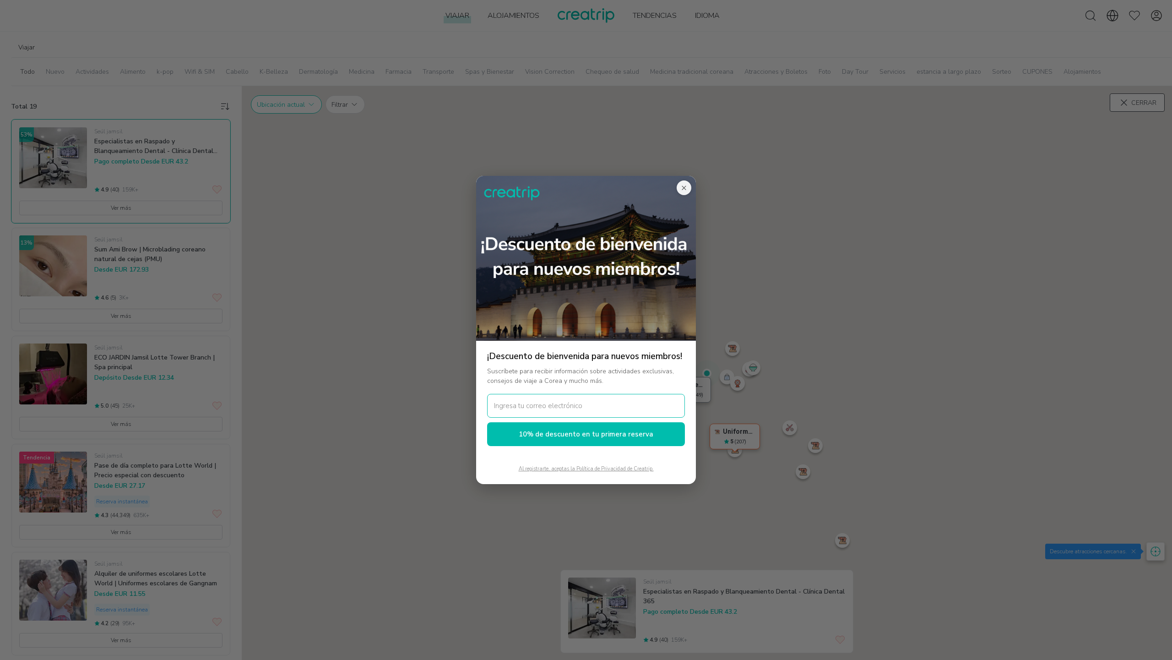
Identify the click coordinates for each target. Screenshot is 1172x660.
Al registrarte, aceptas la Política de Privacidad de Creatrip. (586, 468)
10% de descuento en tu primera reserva (586, 434)
